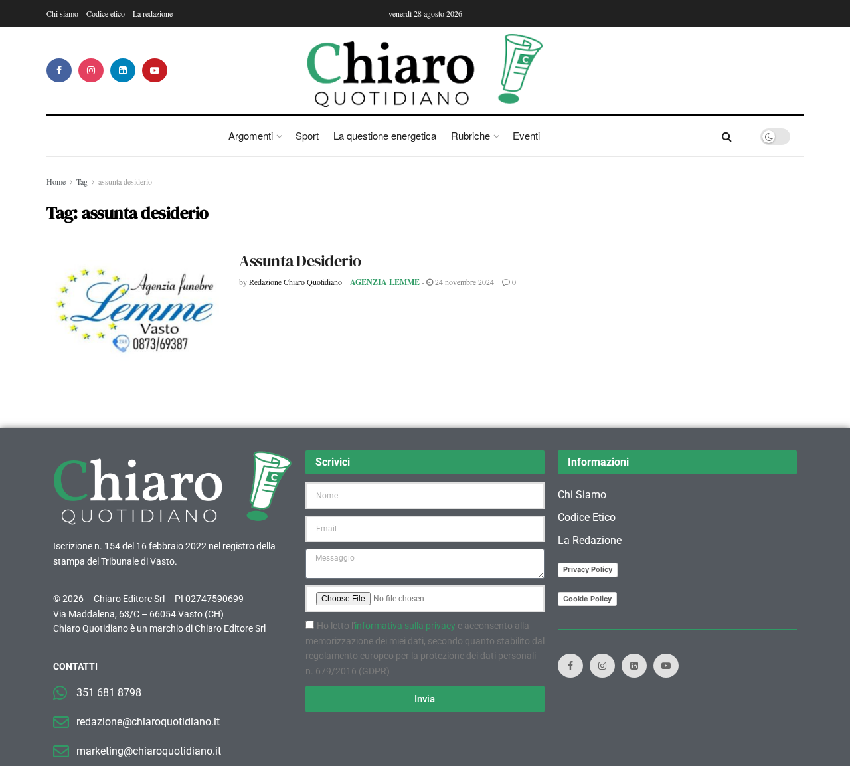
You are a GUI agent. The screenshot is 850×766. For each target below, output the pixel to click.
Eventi (526, 135)
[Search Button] (727, 136)
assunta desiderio (125, 181)
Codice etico (105, 13)
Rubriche (470, 135)
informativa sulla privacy (405, 626)
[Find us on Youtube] (154, 70)
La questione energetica (384, 135)
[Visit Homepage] (425, 70)
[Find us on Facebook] (59, 70)
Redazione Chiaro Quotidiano (295, 281)
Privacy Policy (587, 569)
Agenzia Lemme (385, 282)
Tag (82, 181)
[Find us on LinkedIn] (122, 70)
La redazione (153, 13)
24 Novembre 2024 (463, 281)
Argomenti (250, 135)
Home (56, 181)
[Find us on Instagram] (91, 70)
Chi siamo (62, 13)
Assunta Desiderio (300, 261)
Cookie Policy (587, 598)
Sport (307, 135)
